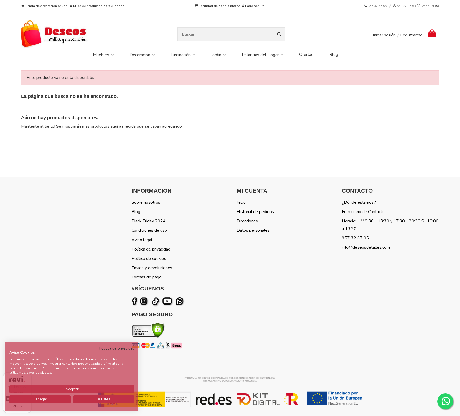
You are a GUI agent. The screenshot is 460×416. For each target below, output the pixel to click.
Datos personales (253, 230)
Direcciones (247, 221)
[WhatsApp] (180, 301)
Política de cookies (149, 258)
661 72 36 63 (406, 6)
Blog (136, 212)
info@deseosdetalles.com (366, 247)
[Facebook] (135, 301)
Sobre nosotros (146, 202)
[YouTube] (168, 301)
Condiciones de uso (149, 230)
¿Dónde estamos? (359, 202)
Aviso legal (142, 240)
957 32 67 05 (377, 6)
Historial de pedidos (255, 212)
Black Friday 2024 (149, 221)
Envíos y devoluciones (152, 268)
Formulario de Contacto (363, 212)
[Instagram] (144, 301)
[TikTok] (156, 301)
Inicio (241, 202)
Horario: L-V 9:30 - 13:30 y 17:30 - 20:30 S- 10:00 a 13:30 (390, 225)
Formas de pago (147, 277)
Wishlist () (430, 6)
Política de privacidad (151, 249)
